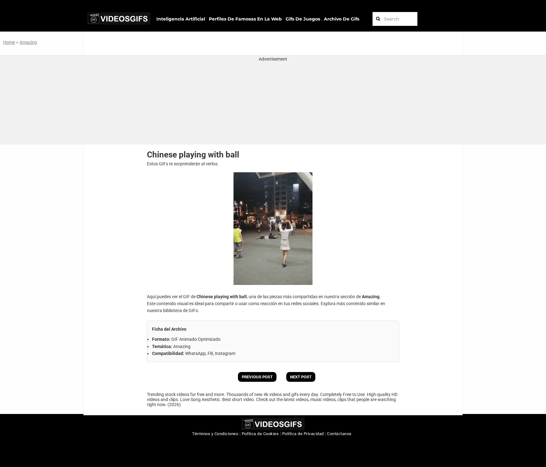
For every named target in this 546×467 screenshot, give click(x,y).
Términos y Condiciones (215, 433)
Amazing (28, 42)
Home (9, 42)
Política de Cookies (260, 433)
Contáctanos (339, 433)
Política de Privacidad (303, 433)
